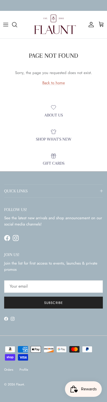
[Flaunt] (53, 24)
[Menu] (5, 24)
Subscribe (53, 302)
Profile (23, 369)
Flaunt (20, 384)
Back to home (53, 83)
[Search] (17, 24)
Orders (8, 369)
